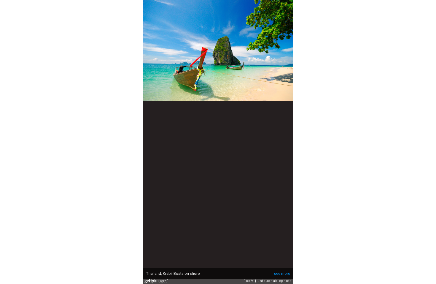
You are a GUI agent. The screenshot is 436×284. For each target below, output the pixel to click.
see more (282, 273)
